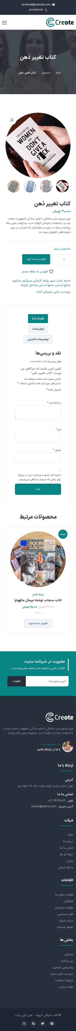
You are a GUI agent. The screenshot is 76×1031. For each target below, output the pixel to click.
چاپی (56, 292)
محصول (45, 73)
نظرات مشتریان (64, 907)
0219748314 (36, 10)
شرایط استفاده (64, 980)
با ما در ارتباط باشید (48, 749)
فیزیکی (48, 292)
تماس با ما (66, 848)
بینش (69, 861)
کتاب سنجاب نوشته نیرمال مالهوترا (38, 600)
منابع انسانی (65, 867)
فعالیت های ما (64, 894)
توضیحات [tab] (38, 329)
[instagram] (24, 1024)
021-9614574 (56, 801)
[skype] (33, 1024)
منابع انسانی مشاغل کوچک (37, 285)
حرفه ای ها (66, 854)
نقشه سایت (66, 987)
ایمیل (57, 450)
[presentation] (6, 582)
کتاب (39, 292)
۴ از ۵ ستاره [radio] (43, 396)
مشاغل (68, 954)
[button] (11, 120)
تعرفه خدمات (65, 927)
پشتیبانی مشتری (63, 967)
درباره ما (68, 841)
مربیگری (27, 280)
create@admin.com (43, 806)
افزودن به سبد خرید (36, 259)
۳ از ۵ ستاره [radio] (48, 396)
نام (58, 430)
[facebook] (52, 1024)
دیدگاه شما (54, 403)
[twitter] (42, 1024)
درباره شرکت (66, 920)
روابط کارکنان (41, 280)
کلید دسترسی (65, 914)
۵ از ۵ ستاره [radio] (38, 396)
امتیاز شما (53, 390)
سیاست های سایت (61, 974)
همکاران (68, 901)
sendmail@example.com (36, 5)
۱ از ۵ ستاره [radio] (59, 396)
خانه (58, 73)
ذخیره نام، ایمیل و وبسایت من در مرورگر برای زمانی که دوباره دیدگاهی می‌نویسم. (39, 477)
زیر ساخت (67, 961)
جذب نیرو (57, 280)
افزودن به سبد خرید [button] (38, 623)
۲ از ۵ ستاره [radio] (53, 396)
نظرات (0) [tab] (38, 318)
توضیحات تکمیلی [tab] (38, 339)
